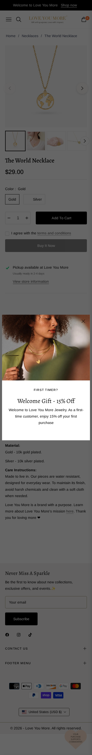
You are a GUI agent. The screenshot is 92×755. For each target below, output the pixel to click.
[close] (83, 321)
